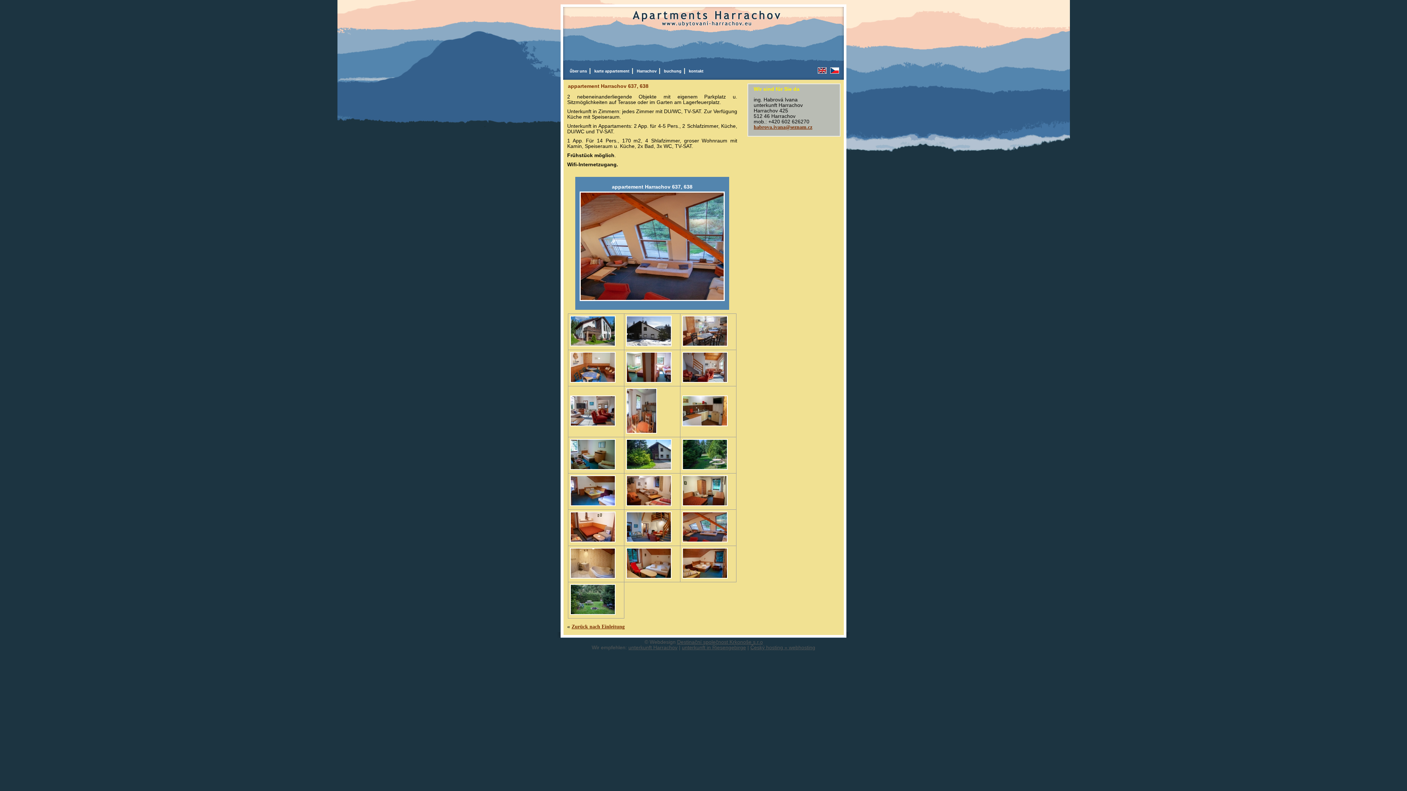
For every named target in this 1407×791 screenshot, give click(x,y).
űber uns (579, 71)
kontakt (696, 71)
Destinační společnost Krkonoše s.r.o (720, 642)
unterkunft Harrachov (652, 647)
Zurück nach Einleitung (598, 627)
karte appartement (613, 71)
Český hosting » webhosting (782, 647)
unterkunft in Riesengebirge (714, 647)
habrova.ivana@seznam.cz (783, 127)
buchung (674, 71)
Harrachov (648, 71)
